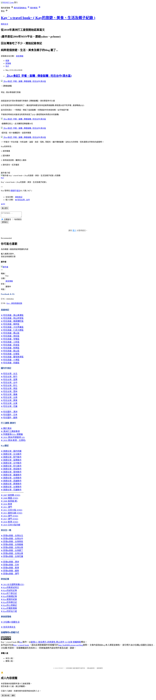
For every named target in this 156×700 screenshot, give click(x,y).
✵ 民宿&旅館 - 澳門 (10, 574)
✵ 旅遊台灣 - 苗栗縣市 (11, 460)
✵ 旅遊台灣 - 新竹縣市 (11, 457)
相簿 (7, 61)
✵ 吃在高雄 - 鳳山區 (10, 333)
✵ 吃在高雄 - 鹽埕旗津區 (12, 357)
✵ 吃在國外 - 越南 (9, 418)
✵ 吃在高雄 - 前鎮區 (10, 363)
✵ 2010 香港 (6, 504)
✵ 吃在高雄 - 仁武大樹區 (12, 330)
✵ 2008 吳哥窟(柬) (9, 501)
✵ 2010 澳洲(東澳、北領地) (13, 440)
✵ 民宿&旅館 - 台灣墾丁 (12, 550)
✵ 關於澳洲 (6, 428)
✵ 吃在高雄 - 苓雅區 (10, 339)
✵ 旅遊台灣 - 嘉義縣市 (11, 475)
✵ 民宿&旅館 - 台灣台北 (12, 535)
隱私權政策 (91, 668)
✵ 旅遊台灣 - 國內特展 (11, 451)
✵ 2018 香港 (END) (9, 522)
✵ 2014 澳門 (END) (9, 516)
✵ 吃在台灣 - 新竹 (9, 376)
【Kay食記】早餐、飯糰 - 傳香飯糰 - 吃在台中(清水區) (38, 75)
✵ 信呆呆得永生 (8, 627)
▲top (3, 204)
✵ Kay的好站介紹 (9, 611)
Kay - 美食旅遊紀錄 (14, 303)
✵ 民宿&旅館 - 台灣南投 (12, 541)
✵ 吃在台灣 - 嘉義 (9, 394)
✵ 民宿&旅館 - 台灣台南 (12, 547)
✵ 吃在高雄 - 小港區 (10, 360)
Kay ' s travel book (21, 645)
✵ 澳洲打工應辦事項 (10, 431)
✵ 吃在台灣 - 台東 (9, 403)
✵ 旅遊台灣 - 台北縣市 (11, 454)
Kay (2, 178)
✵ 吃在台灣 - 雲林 (9, 391)
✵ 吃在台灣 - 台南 (9, 397)
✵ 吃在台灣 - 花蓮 (9, 406)
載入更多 (5, 208)
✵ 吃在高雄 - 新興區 (10, 348)
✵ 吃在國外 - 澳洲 (9, 412)
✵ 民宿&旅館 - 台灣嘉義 (12, 544)
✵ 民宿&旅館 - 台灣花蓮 (12, 556)
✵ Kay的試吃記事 (9, 590)
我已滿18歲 (5, 695)
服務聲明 (100, 668)
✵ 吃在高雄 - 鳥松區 (10, 336)
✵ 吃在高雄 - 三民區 (10, 342)
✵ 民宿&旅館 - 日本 (10, 565)
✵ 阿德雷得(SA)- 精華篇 (12, 434)
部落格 (8, 63)
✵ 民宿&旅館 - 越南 (10, 571)
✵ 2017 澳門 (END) (9, 519)
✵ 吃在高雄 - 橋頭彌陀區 (12, 321)
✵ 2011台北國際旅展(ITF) (12, 584)
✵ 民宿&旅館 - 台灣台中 (12, 538)
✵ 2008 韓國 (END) (9, 498)
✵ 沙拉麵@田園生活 (10, 622)
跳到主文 (4, 24)
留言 (18, 191)
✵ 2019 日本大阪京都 (10, 525)
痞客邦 (13, 191)
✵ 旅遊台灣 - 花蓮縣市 (11, 490)
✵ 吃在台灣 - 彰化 (9, 385)
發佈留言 (5, 222)
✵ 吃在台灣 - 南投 (9, 388)
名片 (7, 66)
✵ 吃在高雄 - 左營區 (10, 354)
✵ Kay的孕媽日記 (9, 602)
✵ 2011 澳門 (6, 507)
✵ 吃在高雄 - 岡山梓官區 (12, 318)
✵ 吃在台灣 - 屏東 (9, 400)
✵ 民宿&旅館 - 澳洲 (10, 562)
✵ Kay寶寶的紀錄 (9, 599)
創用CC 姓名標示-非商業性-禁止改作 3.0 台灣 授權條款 (56, 642)
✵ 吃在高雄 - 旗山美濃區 (12, 315)
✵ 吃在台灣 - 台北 (9, 374)
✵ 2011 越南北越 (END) (11, 513)
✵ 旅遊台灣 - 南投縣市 (11, 469)
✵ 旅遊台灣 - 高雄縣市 (11, 481)
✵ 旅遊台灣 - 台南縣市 (11, 478)
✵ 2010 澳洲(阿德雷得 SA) (13, 437)
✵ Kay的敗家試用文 (10, 587)
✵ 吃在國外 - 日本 (9, 415)
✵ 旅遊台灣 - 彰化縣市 (11, 466)
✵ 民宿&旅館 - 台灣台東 (12, 553)
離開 (13, 695)
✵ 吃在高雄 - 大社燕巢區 (12, 327)
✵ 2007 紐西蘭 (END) (10, 495)
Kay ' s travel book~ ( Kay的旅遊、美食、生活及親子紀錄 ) (48, 18)
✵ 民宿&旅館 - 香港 (10, 568)
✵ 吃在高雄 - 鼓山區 (10, 351)
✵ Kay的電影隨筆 (9, 608)
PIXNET (60, 668)
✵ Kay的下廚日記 (9, 593)
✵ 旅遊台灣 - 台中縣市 (11, 463)
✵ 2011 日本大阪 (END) (11, 510)
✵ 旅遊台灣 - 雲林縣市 (11, 472)
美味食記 (18, 197)
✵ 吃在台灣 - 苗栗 (9, 379)
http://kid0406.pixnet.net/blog (70, 645)
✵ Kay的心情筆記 (9, 605)
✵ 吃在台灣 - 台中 (9, 382)
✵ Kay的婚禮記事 (9, 596)
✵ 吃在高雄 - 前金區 (10, 345)
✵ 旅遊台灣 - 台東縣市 (11, 487)
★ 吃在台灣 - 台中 (22, 200)
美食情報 (19, 56)
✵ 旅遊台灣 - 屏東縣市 (11, 484)
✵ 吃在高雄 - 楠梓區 (10, 324)
